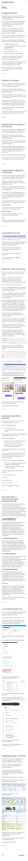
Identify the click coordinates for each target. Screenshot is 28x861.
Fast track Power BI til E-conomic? (12, 417)
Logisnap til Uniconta (11, 233)
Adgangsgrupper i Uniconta (13, 756)
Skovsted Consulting (7, 2)
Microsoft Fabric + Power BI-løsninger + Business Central (10, 499)
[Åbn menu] (25, 2)
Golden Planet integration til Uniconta (13, 171)
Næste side (22, 855)
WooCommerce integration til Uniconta (13, 125)
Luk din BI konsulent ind (12, 609)
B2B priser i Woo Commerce (13, 269)
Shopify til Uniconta (10, 80)
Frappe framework (9, 13)
